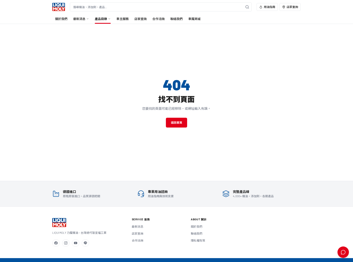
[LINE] (85, 243)
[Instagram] (65, 243)
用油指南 (269, 7)
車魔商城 (194, 19)
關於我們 (61, 19)
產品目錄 (101, 19)
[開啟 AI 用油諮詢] (343, 252)
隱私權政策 (198, 240)
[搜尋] (247, 7)
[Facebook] (56, 243)
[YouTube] (75, 243)
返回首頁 (176, 122)
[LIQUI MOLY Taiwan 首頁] (58, 7)
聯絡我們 (176, 19)
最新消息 (79, 19)
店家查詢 (292, 7)
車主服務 (122, 19)
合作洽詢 (158, 19)
